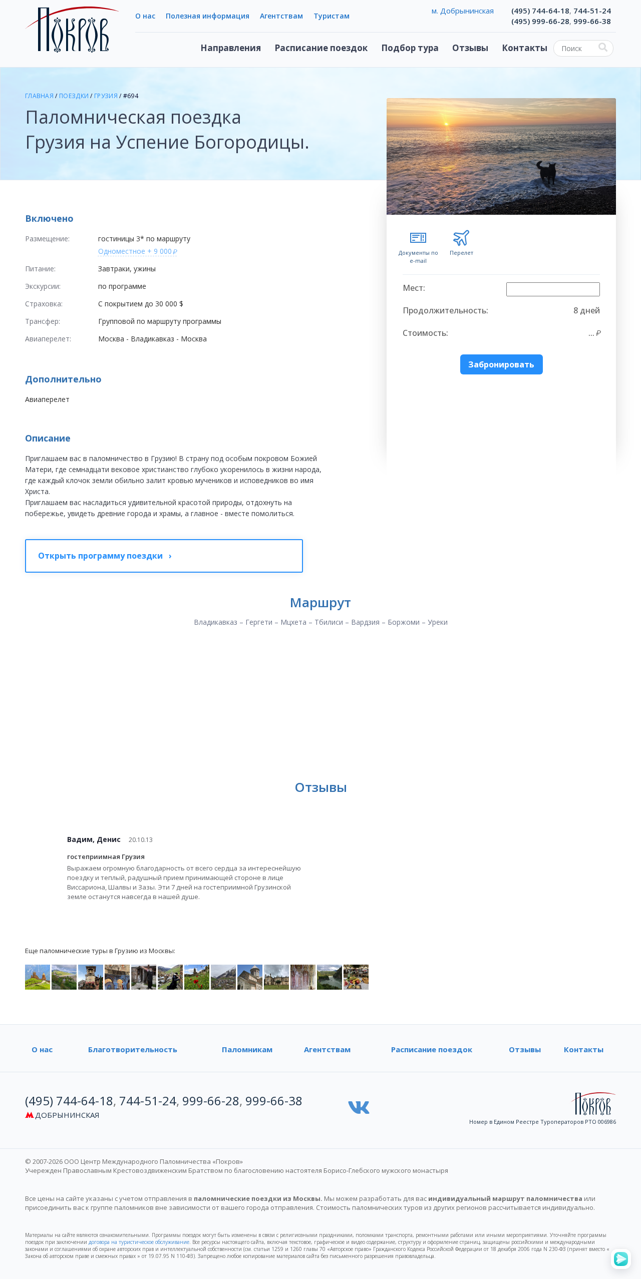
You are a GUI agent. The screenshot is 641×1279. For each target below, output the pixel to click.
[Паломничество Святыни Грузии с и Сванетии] (37, 976)
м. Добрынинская (463, 11)
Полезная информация (207, 16)
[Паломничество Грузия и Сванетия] (223, 976)
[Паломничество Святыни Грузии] (143, 976)
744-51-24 (592, 11)
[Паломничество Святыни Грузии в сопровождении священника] (196, 976)
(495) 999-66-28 (540, 21)
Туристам (331, 16)
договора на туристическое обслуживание (139, 1241)
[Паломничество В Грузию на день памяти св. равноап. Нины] (90, 976)
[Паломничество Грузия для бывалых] (249, 976)
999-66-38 (592, 21)
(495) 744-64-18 (540, 11)
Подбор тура (410, 48)
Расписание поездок (321, 48)
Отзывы (470, 48)
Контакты (524, 48)
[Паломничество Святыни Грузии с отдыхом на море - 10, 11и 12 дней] (170, 976)
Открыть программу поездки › (105, 555)
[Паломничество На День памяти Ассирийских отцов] (329, 976)
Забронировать (501, 364)
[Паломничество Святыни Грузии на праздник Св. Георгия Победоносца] (64, 976)
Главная (39, 96)
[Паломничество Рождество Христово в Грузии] (117, 976)
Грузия (106, 96)
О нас (145, 16)
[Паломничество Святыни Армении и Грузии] (276, 976)
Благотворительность (132, 1049)
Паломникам (247, 1049)
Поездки (74, 96)
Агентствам (281, 16)
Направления (230, 48)
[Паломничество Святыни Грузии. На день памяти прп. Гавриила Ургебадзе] (302, 976)
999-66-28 (210, 1100)
